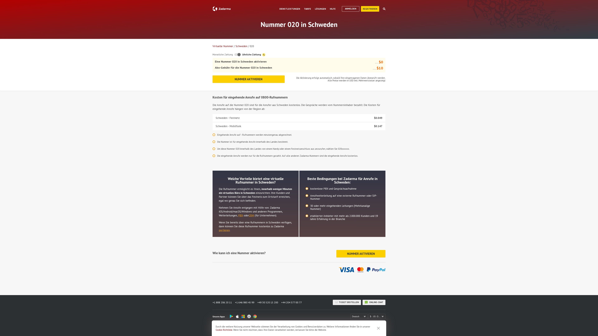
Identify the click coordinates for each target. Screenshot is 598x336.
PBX (240, 215)
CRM (251, 215)
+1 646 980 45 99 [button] (244, 302)
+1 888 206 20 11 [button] (222, 302)
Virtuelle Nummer (223, 46)
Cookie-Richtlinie (224, 329)
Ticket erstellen (349, 302)
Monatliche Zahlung (223, 54)
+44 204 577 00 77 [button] (291, 302)
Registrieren (370, 8)
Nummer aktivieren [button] (248, 79)
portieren (224, 230)
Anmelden (350, 8)
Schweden (241, 46)
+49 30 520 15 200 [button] (267, 302)
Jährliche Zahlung (252, 54)
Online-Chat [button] (376, 302)
